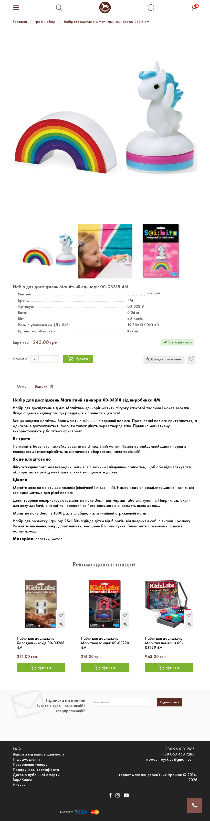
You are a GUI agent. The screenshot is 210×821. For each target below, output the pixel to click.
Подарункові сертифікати (36, 769)
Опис (21, 386)
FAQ (17, 749)
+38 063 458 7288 (178, 754)
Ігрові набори (46, 21)
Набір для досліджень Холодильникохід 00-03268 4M (41, 643)
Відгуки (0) (44, 386)
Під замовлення (26, 759)
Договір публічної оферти (36, 774)
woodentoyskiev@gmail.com (170, 759)
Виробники (22, 779)
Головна (20, 21)
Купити (82, 358)
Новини (19, 785)
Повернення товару (30, 764)
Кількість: (20, 358)
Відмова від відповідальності (38, 754)
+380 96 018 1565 (179, 749)
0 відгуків (154, 293)
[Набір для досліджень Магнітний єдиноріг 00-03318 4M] (105, 124)
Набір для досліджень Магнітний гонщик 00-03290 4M (105, 643)
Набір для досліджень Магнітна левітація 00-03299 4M (164, 643)
